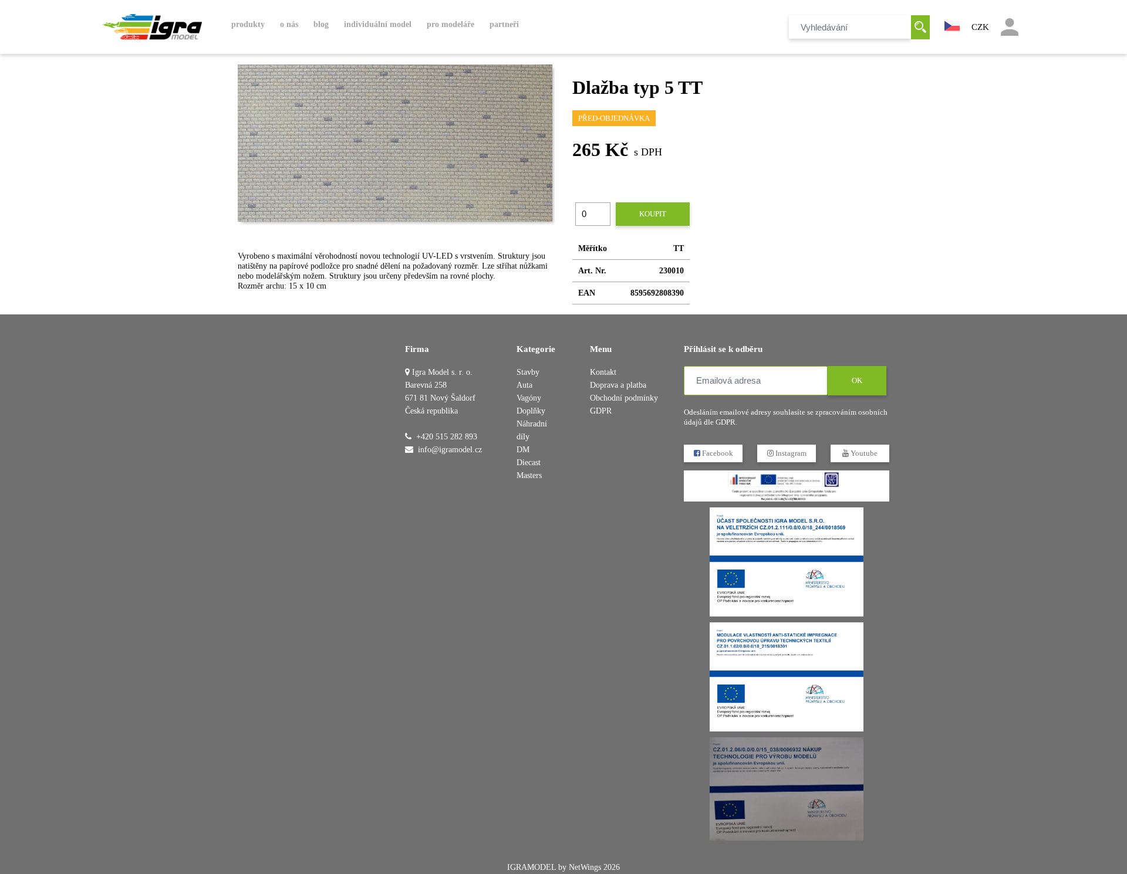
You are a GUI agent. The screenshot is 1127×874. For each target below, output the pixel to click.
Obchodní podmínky (624, 398)
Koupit (652, 213)
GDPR (601, 410)
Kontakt (603, 372)
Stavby (528, 372)
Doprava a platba (618, 385)
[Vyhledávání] (920, 27)
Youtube (863, 453)
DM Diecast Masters (529, 462)
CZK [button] (980, 27)
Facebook (716, 453)
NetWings (585, 867)
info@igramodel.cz (450, 449)
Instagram (790, 453)
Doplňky (531, 410)
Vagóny (529, 398)
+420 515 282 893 (446, 436)
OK (857, 380)
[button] (952, 24)
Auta (524, 385)
